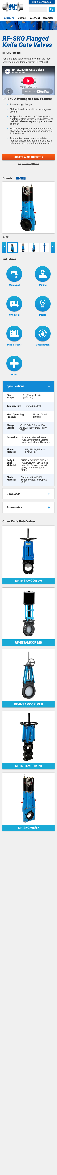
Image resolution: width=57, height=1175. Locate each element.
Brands (22, 18)
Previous (4, 247)
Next (53, 247)
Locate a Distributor (28, 157)
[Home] (12, 7)
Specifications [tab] (15, 386)
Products (9, 18)
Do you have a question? (28, 163)
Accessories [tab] (14, 507)
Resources (48, 18)
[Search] (52, 9)
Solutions (35, 18)
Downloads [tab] (13, 493)
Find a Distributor (41, 2)
